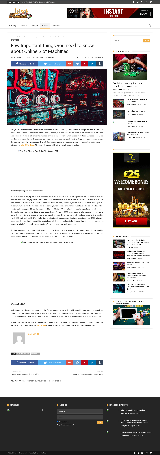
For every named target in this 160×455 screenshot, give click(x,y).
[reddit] (77, 63)
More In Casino (54, 381)
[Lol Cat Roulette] (20, 7)
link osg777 (35, 354)
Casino (19, 37)
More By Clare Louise (36, 381)
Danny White (117, 89)
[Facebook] (133, 2)
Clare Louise (17, 57)
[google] (69, 63)
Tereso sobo (131, 137)
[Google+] (142, 2)
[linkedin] (92, 63)
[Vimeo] (151, 2)
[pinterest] (84, 63)
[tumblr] (99, 63)
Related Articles (18, 381)
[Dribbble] (146, 2)
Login (100, 422)
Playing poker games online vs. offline (25, 372)
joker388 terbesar (23, 354)
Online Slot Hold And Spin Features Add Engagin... (37, 2)
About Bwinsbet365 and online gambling (88, 372)
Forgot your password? (65, 425)
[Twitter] (138, 2)
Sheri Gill (130, 247)
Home (13, 37)
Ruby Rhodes (131, 104)
